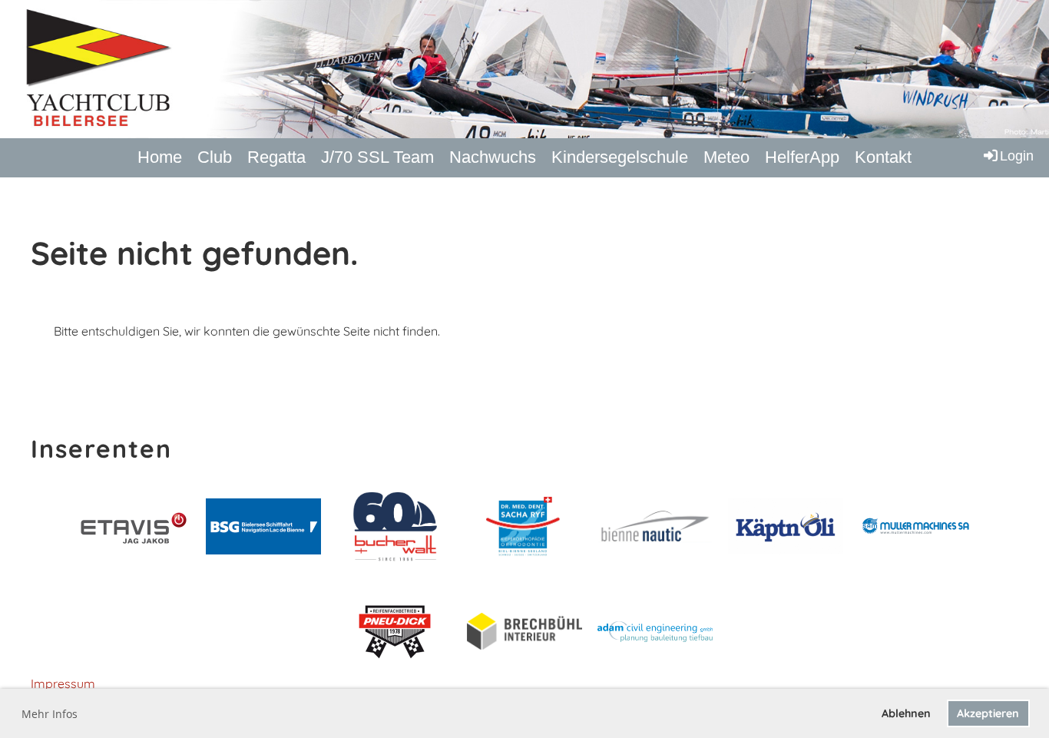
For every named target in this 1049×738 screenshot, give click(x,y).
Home (159, 157)
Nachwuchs (492, 157)
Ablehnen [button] (906, 713)
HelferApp (802, 157)
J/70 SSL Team (377, 157)
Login (1017, 156)
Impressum (63, 683)
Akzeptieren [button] (988, 713)
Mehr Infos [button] (50, 714)
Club (214, 157)
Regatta (276, 157)
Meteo (726, 157)
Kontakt (883, 157)
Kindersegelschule (619, 157)
